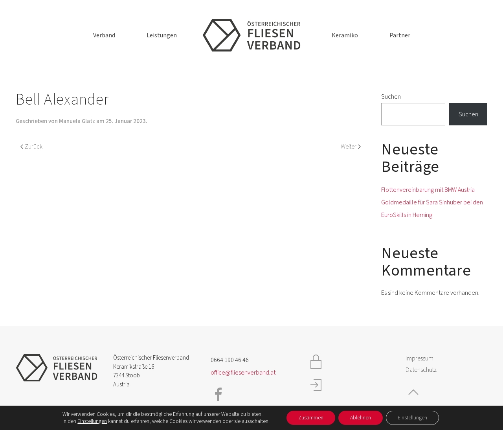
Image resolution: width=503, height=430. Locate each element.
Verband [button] (104, 35)
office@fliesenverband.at (243, 372)
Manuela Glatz (77, 121)
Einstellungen (92, 421)
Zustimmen (310, 418)
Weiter (348, 146)
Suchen (391, 96)
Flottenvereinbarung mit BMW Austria (428, 190)
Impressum (419, 358)
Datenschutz (421, 370)
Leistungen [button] (162, 35)
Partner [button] (399, 35)
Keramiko (345, 35)
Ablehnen (360, 418)
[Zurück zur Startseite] (251, 35)
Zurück (33, 146)
